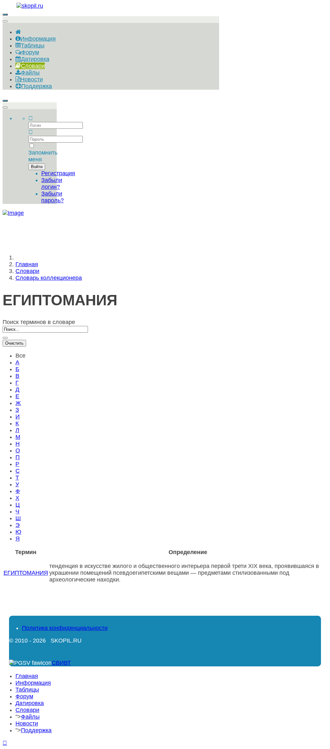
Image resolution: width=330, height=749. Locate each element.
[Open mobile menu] (5, 14)
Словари (27, 710)
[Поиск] (5, 338)
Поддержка (36, 730)
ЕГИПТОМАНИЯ (26, 573)
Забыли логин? (51, 183)
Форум (24, 696)
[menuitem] (18, 32)
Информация (33, 683)
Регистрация (58, 173)
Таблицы (27, 689)
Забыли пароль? (52, 197)
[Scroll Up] (5, 743)
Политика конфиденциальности (65, 628)
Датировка (29, 703)
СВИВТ (61, 663)
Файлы (30, 717)
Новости (26, 723)
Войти (37, 166)
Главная (26, 676)
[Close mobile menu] (5, 21)
